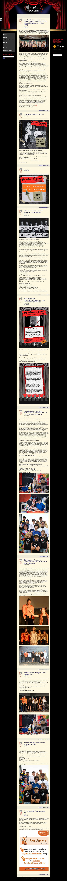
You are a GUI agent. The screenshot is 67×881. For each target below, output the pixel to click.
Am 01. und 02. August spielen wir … (34, 812)
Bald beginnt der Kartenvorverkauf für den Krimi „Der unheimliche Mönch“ (34, 300)
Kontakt (5, 47)
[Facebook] (1, 20)
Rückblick (5, 42)
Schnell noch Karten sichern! (34, 114)
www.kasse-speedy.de (57, 49)
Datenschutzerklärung (7, 50)
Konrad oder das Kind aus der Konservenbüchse (34, 743)
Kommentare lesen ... (43, 110)
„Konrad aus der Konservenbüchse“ (26, 690)
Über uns (5, 45)
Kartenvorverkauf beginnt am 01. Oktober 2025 (35, 673)
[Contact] (1, 19)
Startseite (5, 34)
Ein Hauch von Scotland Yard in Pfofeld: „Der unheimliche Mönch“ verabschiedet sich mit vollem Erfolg (35, 22)
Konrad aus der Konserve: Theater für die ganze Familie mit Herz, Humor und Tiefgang (35, 412)
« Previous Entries (19, 876)
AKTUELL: (5, 37)
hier (38, 354)
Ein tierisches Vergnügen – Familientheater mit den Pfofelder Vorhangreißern (35, 561)
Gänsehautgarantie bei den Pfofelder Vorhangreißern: (33, 211)
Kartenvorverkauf (44, 682)
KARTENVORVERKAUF (8, 39)
